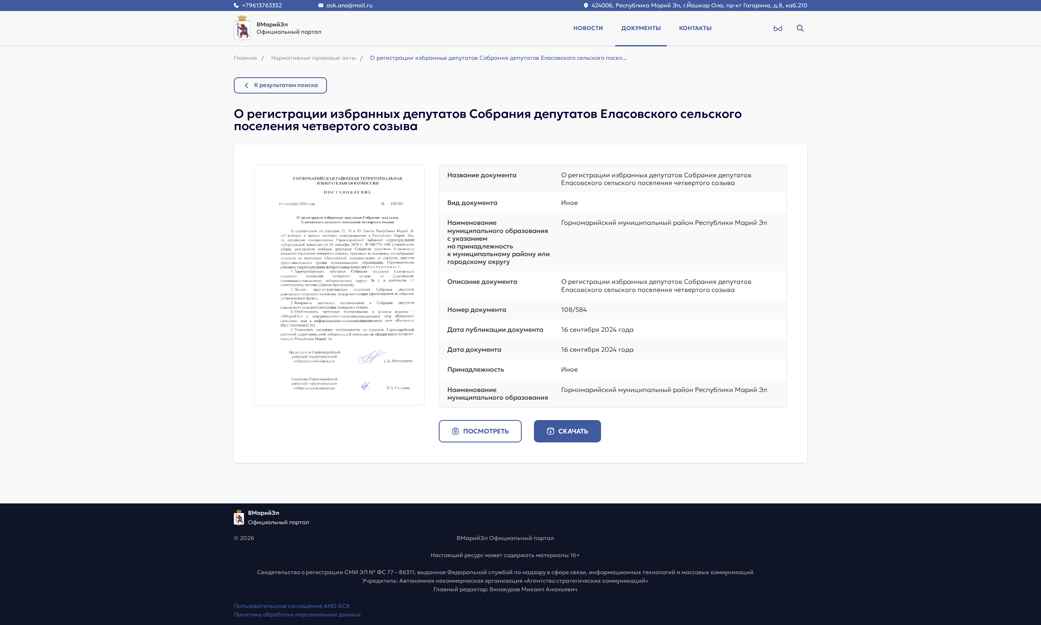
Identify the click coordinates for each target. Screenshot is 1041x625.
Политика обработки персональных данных (297, 614)
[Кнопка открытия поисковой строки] (800, 28)
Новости (588, 28)
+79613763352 (262, 5)
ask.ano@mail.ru (349, 5)
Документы (641, 28)
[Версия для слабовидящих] (778, 28)
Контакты (695, 28)
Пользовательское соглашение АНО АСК (292, 606)
